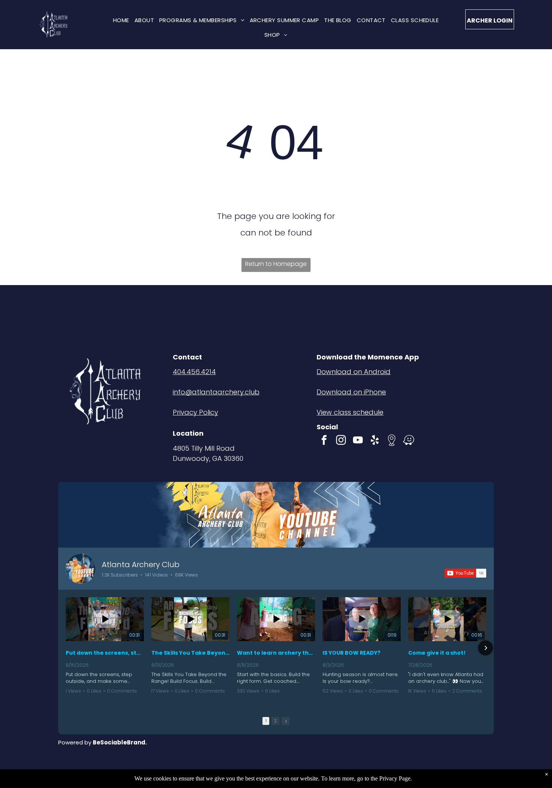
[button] (66, 647)
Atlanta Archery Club (140, 564)
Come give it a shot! (437, 652)
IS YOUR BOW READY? (351, 652)
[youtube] (357, 441)
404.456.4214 (194, 371)
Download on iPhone (351, 392)
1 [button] (266, 721)
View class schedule (350, 412)
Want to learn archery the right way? (276, 652)
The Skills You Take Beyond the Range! (190, 652)
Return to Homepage (276, 264)
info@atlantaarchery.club (216, 392)
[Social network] (391, 441)
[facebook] (324, 441)
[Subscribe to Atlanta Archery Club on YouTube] (465, 573)
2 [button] (275, 721)
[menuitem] (121, 20)
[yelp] (374, 441)
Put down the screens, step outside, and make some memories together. (105, 652)
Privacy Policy (195, 412)
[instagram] (340, 441)
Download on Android (354, 371)
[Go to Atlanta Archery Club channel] (81, 569)
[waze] (408, 441)
